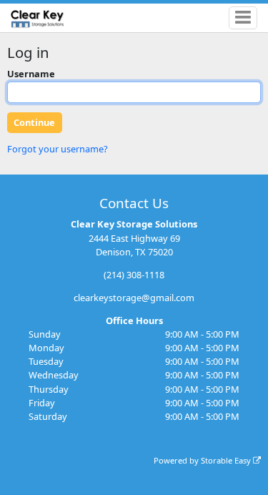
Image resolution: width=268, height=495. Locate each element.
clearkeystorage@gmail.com (134, 297)
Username (31, 73)
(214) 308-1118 (134, 274)
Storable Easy (227, 460)
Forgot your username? (57, 148)
